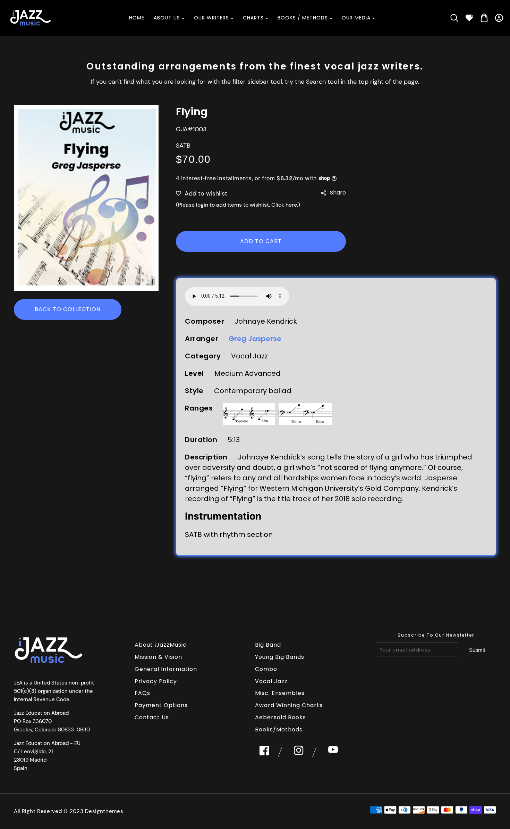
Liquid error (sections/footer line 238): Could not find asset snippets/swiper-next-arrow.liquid (477, 650)
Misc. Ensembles (280, 693)
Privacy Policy (156, 681)
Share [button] (338, 193)
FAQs (142, 693)
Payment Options (161, 705)
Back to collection (68, 309)
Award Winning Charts (289, 705)
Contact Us (152, 717)
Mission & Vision (158, 657)
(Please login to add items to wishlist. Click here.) (238, 204)
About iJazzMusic (161, 645)
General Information (166, 669)
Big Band (268, 645)
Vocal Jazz (271, 681)
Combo (266, 669)
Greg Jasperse (255, 338)
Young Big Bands (279, 657)
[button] (454, 18)
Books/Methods (279, 729)
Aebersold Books (280, 717)
